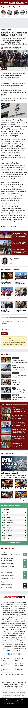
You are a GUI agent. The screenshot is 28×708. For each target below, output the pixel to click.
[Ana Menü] (1, 2)
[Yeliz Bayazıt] (4, 261)
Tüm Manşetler (20, 669)
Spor (20, 7)
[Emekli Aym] (14, 110)
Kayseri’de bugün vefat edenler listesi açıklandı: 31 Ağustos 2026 (19, 376)
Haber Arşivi (20, 674)
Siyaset (15, 7)
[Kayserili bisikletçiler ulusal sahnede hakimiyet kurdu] (7, 291)
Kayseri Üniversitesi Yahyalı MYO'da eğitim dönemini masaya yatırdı (19, 383)
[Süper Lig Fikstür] (26, 548)
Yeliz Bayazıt (13, 260)
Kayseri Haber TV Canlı (14, 688)
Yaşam (21, 686)
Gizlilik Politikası (19, 703)
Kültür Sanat (14, 686)
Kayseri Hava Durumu (19, 659)
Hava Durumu (15, 395)
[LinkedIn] (17, 654)
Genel (9, 29)
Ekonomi (6, 684)
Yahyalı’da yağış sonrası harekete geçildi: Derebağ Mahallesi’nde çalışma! (19, 391)
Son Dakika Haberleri (8, 674)
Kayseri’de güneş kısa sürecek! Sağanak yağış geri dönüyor (19, 398)
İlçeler (21, 684)
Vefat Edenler (15, 373)
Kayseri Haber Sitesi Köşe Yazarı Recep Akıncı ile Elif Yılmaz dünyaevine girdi (19, 361)
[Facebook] (8, 654)
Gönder (4, 333)
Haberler (3, 29)
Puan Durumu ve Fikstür (6, 670)
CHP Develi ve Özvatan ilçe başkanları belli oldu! (18, 369)
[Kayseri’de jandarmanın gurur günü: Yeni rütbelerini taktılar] (7, 304)
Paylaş (4, 68)
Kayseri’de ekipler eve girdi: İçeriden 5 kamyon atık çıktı (20, 310)
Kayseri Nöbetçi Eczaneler (6, 659)
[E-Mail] (11, 263)
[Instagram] (14, 654)
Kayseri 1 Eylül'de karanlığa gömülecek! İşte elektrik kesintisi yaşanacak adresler (6, 281)
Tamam (14, 706)
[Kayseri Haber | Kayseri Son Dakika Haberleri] (14, 2)
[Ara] (26, 2)
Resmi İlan (7, 686)
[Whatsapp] (19, 654)
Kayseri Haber (16, 358)
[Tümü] (26, 354)
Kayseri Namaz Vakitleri (6, 664)
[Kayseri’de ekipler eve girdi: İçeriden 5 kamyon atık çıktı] (21, 304)
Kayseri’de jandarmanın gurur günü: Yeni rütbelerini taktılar (6, 310)
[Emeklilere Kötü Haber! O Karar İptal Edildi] (14, 58)
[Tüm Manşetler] (26, 453)
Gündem (9, 7)
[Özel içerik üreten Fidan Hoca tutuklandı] (21, 291)
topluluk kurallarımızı (15, 338)
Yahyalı (14, 387)
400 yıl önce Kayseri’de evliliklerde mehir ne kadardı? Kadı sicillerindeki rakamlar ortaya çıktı (20, 282)
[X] (11, 654)
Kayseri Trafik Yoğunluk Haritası (19, 664)
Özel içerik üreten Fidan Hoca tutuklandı (20, 296)
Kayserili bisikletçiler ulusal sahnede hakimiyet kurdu (6, 297)
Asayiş (3, 7)
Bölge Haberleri (14, 684)
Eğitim (14, 380)
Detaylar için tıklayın (14, 542)
